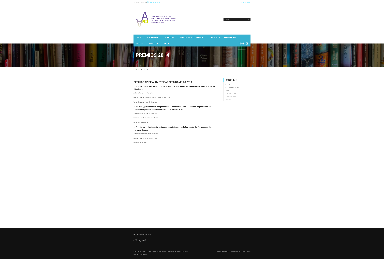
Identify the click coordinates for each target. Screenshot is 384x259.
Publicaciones (231, 96)
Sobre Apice (153, 37)
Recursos (214, 37)
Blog (227, 90)
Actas (141, 43)
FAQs (167, 43)
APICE (138, 37)
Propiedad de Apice (139, 251)
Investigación (185, 37)
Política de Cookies (244, 251)
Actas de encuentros (233, 87)
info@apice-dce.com (153, 2)
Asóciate (154, 43)
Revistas (229, 99)
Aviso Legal (234, 251)
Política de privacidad (223, 251)
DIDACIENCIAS (169, 37)
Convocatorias (230, 37)
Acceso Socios (246, 2)
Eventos (199, 37)
